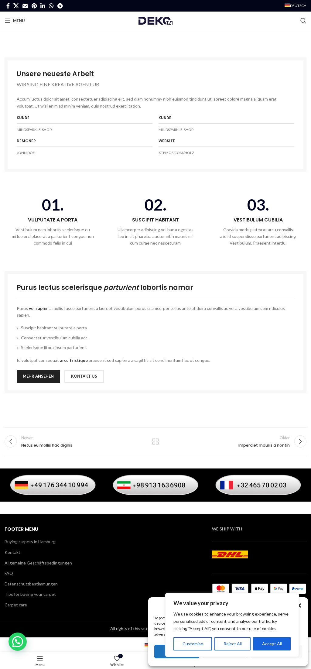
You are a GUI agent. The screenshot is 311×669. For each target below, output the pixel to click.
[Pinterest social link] (34, 5)
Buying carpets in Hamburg (30, 541)
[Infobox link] (53, 222)
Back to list (155, 441)
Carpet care (16, 604)
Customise (193, 643)
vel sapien (39, 308)
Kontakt (12, 552)
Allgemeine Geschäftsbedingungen (38, 562)
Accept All (272, 643)
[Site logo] (155, 20)
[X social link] (16, 5)
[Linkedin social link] (43, 5)
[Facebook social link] (8, 5)
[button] (299, 605)
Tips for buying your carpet (30, 594)
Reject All (233, 643)
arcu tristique (74, 360)
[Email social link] (25, 5)
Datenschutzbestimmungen (31, 583)
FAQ (9, 573)
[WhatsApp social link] (51, 5)
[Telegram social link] (60, 5)
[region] (232, 625)
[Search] (303, 21)
